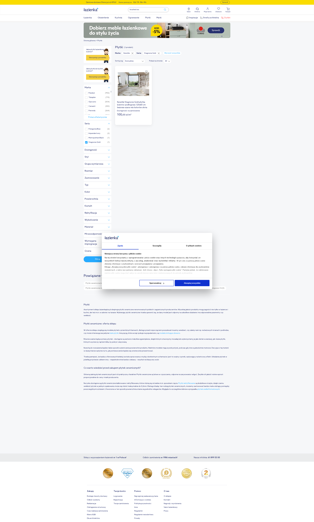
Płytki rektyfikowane (186, 383)
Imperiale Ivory (94, 133)
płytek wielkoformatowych (209, 389)
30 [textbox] (166, 61)
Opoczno (92, 102)
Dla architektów (93, 518)
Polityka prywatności (142, 504)
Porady (137, 518)
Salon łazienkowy (170, 507)
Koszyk (228, 12)
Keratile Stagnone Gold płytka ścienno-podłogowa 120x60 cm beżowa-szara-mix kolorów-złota (132, 105)
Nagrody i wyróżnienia (172, 504)
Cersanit (92, 106)
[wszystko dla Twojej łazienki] (96, 8)
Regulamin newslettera (143, 515)
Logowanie (118, 496)
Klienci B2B (91, 515)
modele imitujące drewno (169, 333)
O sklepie (167, 496)
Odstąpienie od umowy (96, 507)
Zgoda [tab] (120, 246)
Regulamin (138, 511)
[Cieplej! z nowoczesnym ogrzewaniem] (157, 30)
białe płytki (114, 333)
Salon (189, 12)
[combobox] (134, 61)
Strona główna (89, 41)
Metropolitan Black (96, 138)
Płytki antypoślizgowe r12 (212, 288)
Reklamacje (91, 504)
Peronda (92, 111)
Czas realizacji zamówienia (97, 511)
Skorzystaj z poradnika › (97, 58)
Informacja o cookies (142, 500)
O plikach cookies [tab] (194, 246)
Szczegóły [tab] (157, 246)
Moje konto (207, 12)
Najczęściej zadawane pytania (146, 496)
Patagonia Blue (94, 129)
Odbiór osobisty (93, 500)
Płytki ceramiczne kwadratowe (99, 283)
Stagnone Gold (94, 142)
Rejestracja (118, 500)
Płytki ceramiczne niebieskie (98, 288)
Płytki (99, 41)
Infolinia (197, 12)
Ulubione (218, 12)
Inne (136, 507)
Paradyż (92, 93)
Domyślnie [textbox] (129, 61)
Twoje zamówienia (121, 504)
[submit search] (163, 9)
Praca (166, 511)
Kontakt (167, 500)
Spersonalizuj (155, 283)
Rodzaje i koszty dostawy (97, 496)
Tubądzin (92, 97)
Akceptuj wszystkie (192, 283)
